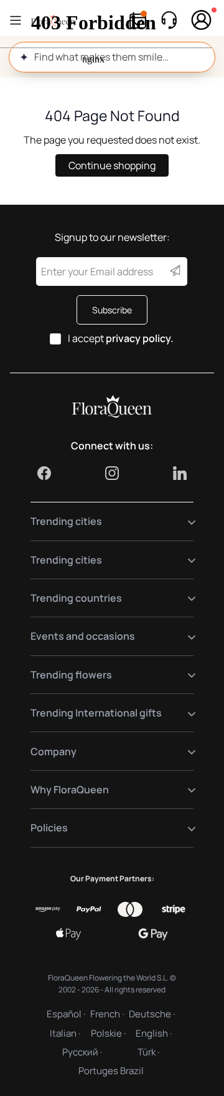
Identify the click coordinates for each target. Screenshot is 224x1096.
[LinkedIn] (180, 473)
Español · (66, 1013)
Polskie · (108, 1033)
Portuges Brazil (111, 1070)
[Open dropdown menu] (184, 521)
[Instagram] (112, 473)
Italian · (65, 1033)
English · (154, 1033)
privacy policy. (140, 338)
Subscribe (112, 310)
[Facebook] (44, 473)
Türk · (148, 1052)
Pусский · (82, 1052)
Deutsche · (152, 1013)
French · (107, 1013)
